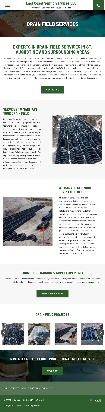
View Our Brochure (52, 293)
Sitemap (19, 405)
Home (6, 388)
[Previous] (4, 332)
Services (15, 388)
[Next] (100, 332)
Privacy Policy (8, 405)
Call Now (52, 370)
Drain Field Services (52, 24)
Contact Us (52, 89)
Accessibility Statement (32, 405)
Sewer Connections (31, 388)
